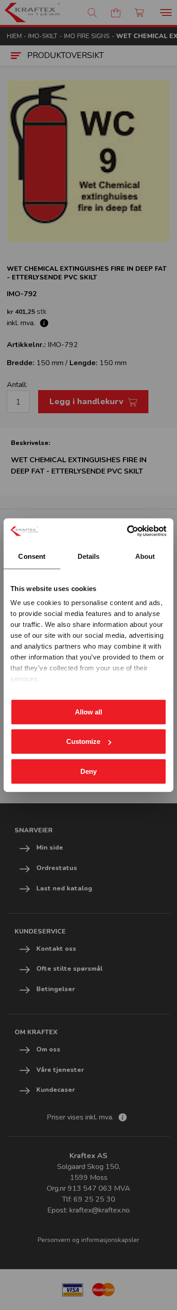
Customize (83, 741)
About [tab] (145, 556)
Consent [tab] (31, 556)
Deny (88, 771)
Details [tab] (89, 556)
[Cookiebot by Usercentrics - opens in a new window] (127, 531)
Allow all (88, 711)
